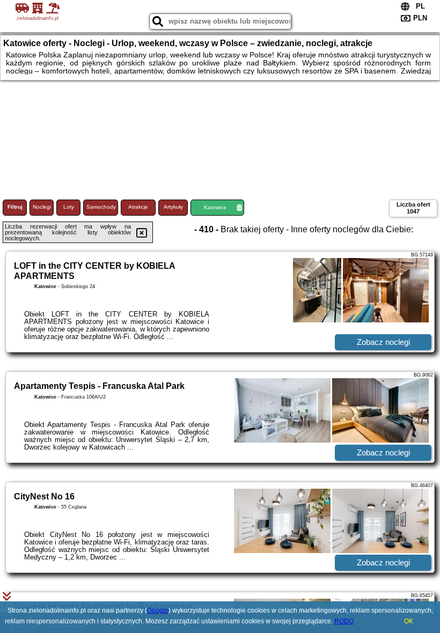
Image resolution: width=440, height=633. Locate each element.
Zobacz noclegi (383, 342)
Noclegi (42, 207)
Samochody (101, 207)
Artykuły (173, 207)
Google (157, 610)
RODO (344, 621)
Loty (68, 207)
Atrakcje (138, 207)
